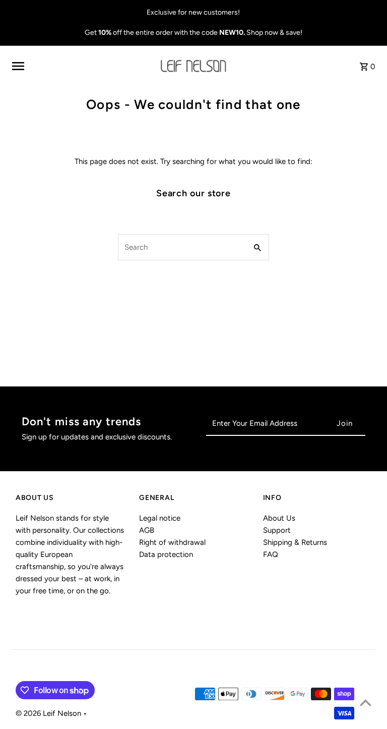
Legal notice (159, 518)
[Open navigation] (83, 66)
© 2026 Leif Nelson (49, 713)
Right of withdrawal (172, 542)
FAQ (270, 554)
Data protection (166, 554)
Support (277, 530)
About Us (279, 518)
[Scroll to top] (365, 702)
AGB (146, 530)
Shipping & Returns (295, 542)
